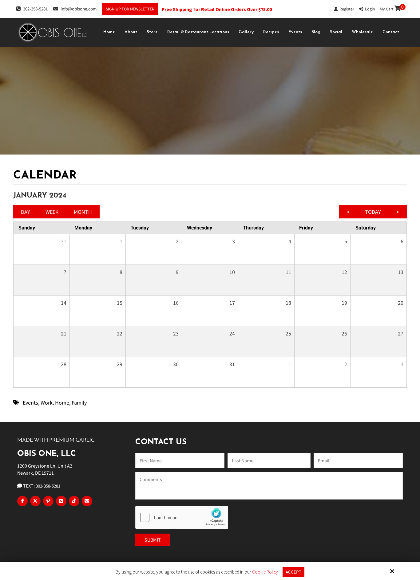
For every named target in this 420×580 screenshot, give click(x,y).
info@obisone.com (79, 9)
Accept (293, 572)
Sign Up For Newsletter (130, 9)
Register (346, 9)
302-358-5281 (35, 9)
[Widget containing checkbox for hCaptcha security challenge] (181, 517)
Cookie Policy (265, 572)
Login (369, 9)
